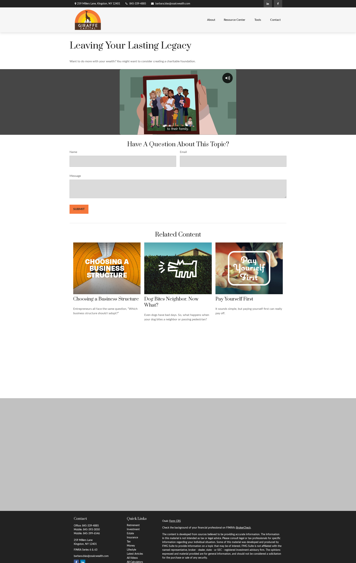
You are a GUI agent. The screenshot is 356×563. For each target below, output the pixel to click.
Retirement (133, 525)
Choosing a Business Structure (106, 299)
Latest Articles (135, 554)
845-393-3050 (91, 529)
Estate (130, 533)
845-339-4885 (137, 3)
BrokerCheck (243, 527)
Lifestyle (131, 550)
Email (183, 152)
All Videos (132, 558)
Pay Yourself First (234, 299)
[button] (211, 19)
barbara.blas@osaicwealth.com (172, 3)
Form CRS (175, 521)
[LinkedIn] (268, 3)
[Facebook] (278, 3)
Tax (129, 541)
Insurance (132, 537)
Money (131, 545)
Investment (133, 529)
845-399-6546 (91, 533)
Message (75, 175)
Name (73, 152)
